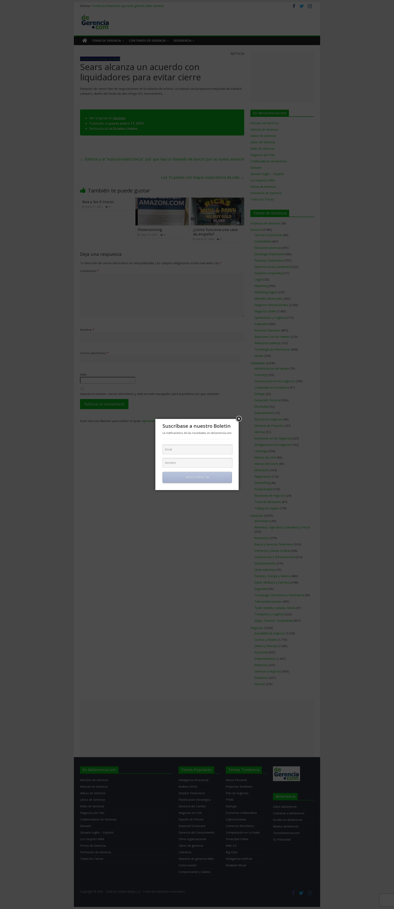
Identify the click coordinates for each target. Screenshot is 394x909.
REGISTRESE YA (197, 477)
